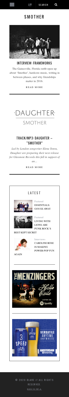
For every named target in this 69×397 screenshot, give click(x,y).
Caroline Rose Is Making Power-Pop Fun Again (34, 248)
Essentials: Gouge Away (42, 206)
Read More (34, 87)
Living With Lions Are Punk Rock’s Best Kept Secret (32, 226)
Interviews (39, 239)
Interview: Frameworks (34, 63)
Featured (38, 201)
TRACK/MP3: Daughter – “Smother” (34, 140)
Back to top (33, 389)
